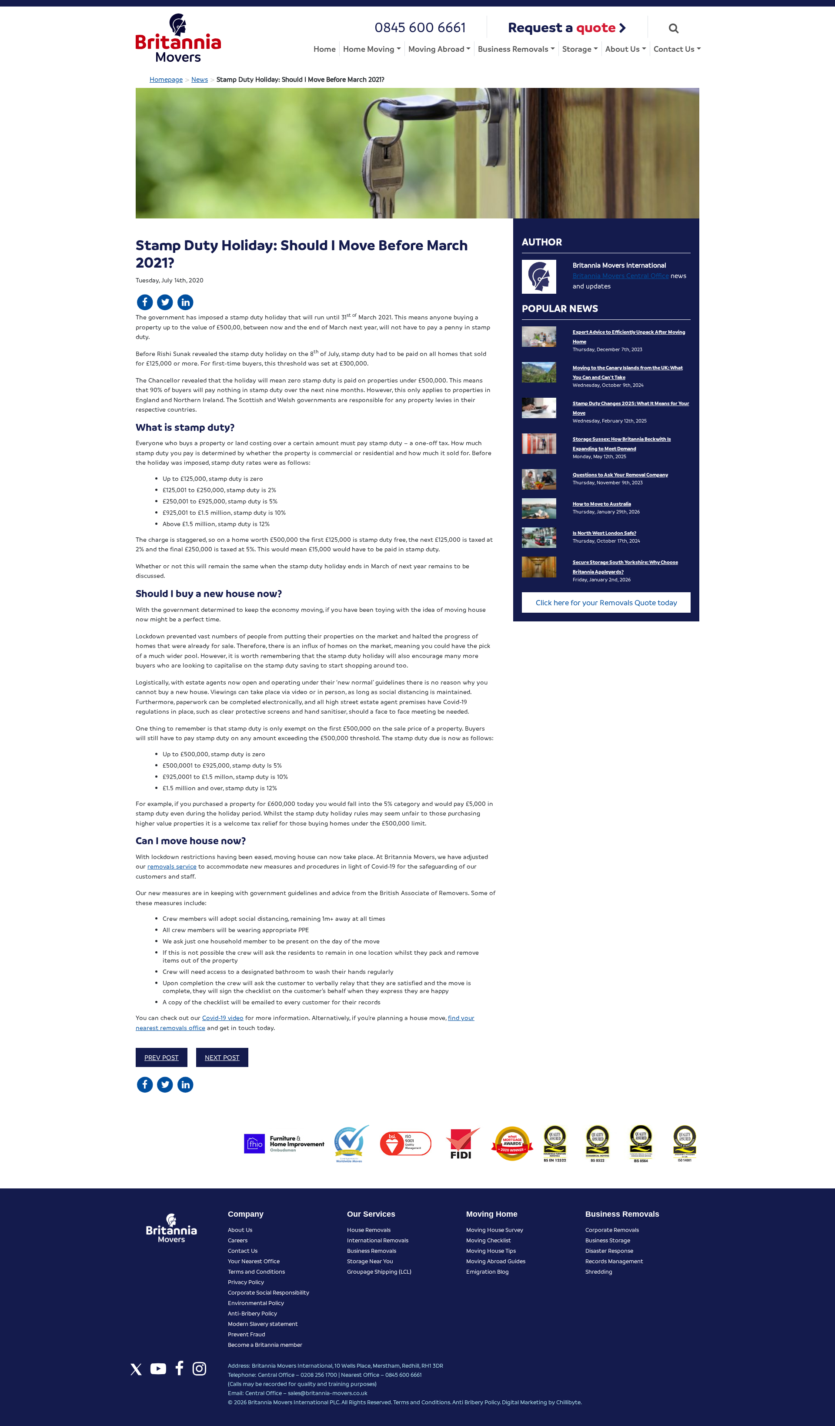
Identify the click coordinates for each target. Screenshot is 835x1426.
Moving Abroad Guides (495, 1261)
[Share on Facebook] (145, 301)
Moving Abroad (436, 49)
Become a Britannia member (265, 1344)
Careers (237, 1240)
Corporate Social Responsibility (268, 1292)
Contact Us (674, 49)
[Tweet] (165, 301)
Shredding (598, 1271)
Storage (576, 49)
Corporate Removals (612, 1229)
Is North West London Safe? (604, 533)
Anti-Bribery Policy (252, 1313)
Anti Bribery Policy (476, 1402)
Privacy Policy (246, 1281)
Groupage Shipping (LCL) (379, 1271)
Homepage (166, 79)
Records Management (614, 1261)
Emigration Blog (487, 1271)
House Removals (369, 1229)
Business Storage (607, 1240)
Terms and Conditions (256, 1271)
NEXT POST (222, 1057)
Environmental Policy (256, 1302)
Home (325, 49)
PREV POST (161, 1057)
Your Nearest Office (254, 1261)
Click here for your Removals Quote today (606, 602)
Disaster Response (609, 1250)
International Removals (377, 1240)
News (199, 79)
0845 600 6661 (420, 27)
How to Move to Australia (602, 503)
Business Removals (513, 49)
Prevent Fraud (246, 1334)
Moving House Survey (494, 1229)
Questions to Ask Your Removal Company (620, 474)
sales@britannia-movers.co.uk (327, 1392)
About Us (622, 49)
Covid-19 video (223, 1017)
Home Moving (368, 49)
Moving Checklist (488, 1240)
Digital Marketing (524, 1402)
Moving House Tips (491, 1250)
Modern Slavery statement (263, 1323)
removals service (172, 866)
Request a (562, 27)
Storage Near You (370, 1261)
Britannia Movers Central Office (621, 275)
